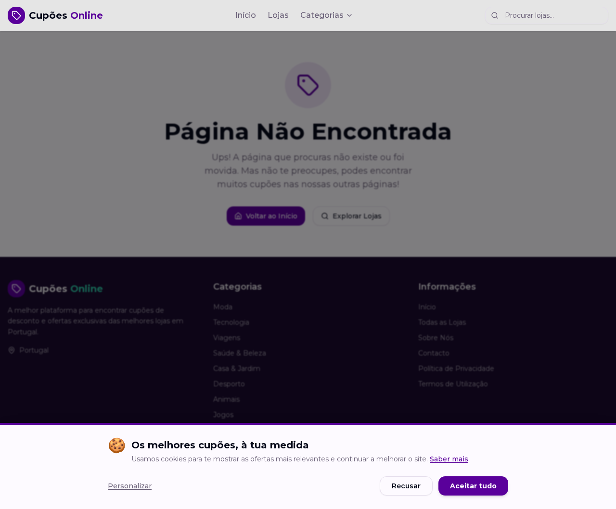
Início (245, 15)
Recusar (406, 486)
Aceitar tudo (473, 486)
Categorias (322, 15)
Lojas (278, 15)
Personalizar (130, 486)
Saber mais (449, 459)
